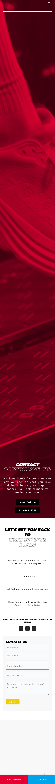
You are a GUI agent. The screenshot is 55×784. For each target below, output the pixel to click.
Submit (13, 701)
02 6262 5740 (27, 576)
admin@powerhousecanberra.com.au (27, 589)
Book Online (13, 779)
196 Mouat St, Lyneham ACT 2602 (27, 562)
